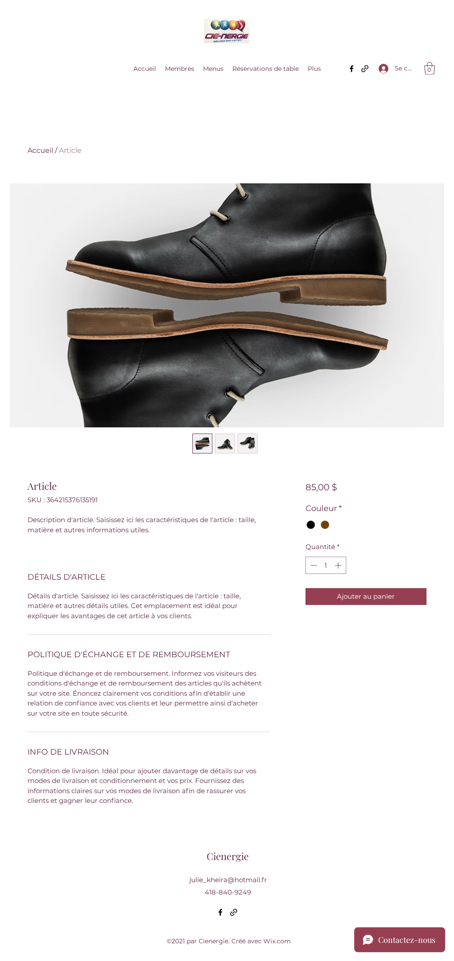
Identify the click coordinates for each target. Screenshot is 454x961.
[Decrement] (313, 565)
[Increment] (339, 565)
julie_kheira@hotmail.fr (228, 880)
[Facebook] (351, 68)
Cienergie (228, 856)
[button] (429, 68)
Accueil (40, 150)
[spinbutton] (325, 565)
